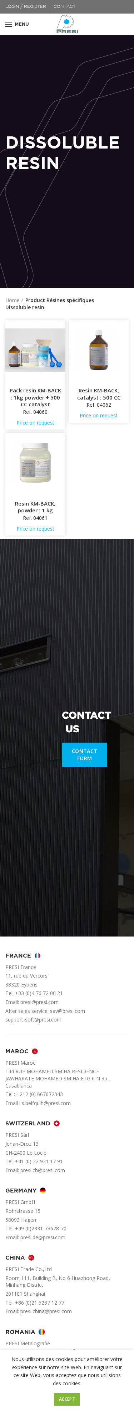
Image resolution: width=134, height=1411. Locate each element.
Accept (67, 1399)
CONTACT (65, 7)
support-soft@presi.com (33, 1019)
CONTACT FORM (84, 755)
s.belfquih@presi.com (46, 1103)
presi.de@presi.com (42, 1237)
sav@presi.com (67, 1011)
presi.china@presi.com (46, 1311)
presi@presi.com (39, 1002)
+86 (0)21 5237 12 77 (39, 1302)
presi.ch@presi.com (42, 1170)
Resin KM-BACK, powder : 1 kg (35, 507)
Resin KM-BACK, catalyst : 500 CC (98, 394)
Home (12, 300)
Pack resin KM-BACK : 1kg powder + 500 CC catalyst (35, 397)
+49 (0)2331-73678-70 (40, 1228)
